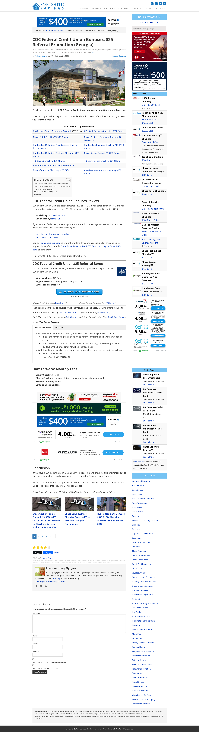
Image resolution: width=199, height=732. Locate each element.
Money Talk (137, 638)
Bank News (137, 494)
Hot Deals (136, 612)
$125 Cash (147, 257)
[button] (43, 327)
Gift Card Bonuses (140, 607)
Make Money (137, 634)
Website (35, 651)
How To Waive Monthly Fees (46, 192)
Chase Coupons (139, 551)
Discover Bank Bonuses (142, 586)
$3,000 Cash (148, 130)
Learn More (148, 384)
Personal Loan (138, 647)
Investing (136, 625)
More (56, 552)
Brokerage (136, 525)
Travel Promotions (140, 686)
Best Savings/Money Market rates (52, 234)
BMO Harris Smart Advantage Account (52, 131)
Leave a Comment (119, 56)
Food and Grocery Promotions (145, 603)
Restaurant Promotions (142, 664)
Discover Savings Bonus (142, 594)
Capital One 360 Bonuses (143, 533)
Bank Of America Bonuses (143, 498)
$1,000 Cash (148, 283)
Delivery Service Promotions (144, 581)
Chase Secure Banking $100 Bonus (102, 153)
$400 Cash (147, 194)
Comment (36, 613)
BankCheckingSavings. (88, 729)
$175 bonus (110, 303)
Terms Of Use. (113, 729)
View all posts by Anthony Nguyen (50, 581)
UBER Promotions (140, 690)
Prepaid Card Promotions (143, 651)
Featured (136, 599)
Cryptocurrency (138, 573)
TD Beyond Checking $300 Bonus (49, 161)
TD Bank (92, 246)
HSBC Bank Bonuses (141, 616)
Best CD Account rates (47, 237)
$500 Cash (147, 175)
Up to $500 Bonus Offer (153, 208)
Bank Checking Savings (48, 7)
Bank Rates (137, 507)
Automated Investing (141, 481)
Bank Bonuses (49, 558)
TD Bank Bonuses (140, 677)
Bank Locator (59, 215)
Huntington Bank (106, 246)
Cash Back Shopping (141, 542)
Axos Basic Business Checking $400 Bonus (53, 165)
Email (35, 643)
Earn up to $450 (150, 142)
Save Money (137, 673)
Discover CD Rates (140, 590)
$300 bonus (104, 312)
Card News (136, 538)
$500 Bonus (147, 160)
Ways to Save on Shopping (143, 699)
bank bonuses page (50, 243)
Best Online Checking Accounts (145, 520)
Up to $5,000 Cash (151, 104)
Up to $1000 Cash (150, 186)
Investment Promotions (142, 629)
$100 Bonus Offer (68, 312)
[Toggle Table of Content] (67, 180)
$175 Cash (147, 268)
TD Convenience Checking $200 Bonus (102, 161)
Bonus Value (138, 462)
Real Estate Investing (141, 655)
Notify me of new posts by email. (45, 668)
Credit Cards (137, 568)
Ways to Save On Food (141, 695)
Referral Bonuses (139, 660)
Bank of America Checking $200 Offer (51, 170)
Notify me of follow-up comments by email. (49, 662)
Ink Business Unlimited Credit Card (152, 429)
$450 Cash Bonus (116, 317)
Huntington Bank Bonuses (143, 621)
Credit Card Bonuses (141, 555)
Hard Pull (55, 218)
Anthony (56, 578)
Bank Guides (137, 490)
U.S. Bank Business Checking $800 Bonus (104, 131)
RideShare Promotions (142, 669)
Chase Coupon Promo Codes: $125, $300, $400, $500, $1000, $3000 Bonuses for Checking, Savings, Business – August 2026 (46, 520)
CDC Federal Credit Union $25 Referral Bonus (52, 186)
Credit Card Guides (140, 559)
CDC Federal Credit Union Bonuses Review (51, 183)
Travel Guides (138, 682)
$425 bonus (72, 317)
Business (136, 529)
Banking (135, 516)
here (93, 52)
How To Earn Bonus (46, 189)
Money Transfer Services (143, 642)
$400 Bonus (60, 303)
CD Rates (136, 546)
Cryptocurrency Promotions (144, 577)
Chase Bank (66, 246)
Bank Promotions (139, 503)
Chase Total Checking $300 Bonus (50, 137)
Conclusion (39, 194)
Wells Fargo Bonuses (141, 703)
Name (35, 636)
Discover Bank (80, 246)
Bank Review (137, 511)
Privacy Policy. (102, 729)
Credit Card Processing (142, 564)
